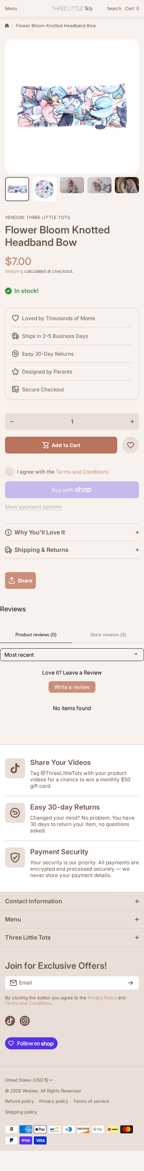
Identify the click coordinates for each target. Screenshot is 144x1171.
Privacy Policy (102, 997)
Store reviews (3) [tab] (108, 634)
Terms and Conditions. (83, 472)
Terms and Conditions (28, 1003)
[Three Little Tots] (72, 8)
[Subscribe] (130, 983)
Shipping (14, 271)
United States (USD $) (26, 1080)
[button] (132, 8)
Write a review (72, 687)
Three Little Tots (48, 217)
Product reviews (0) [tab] (36, 634)
